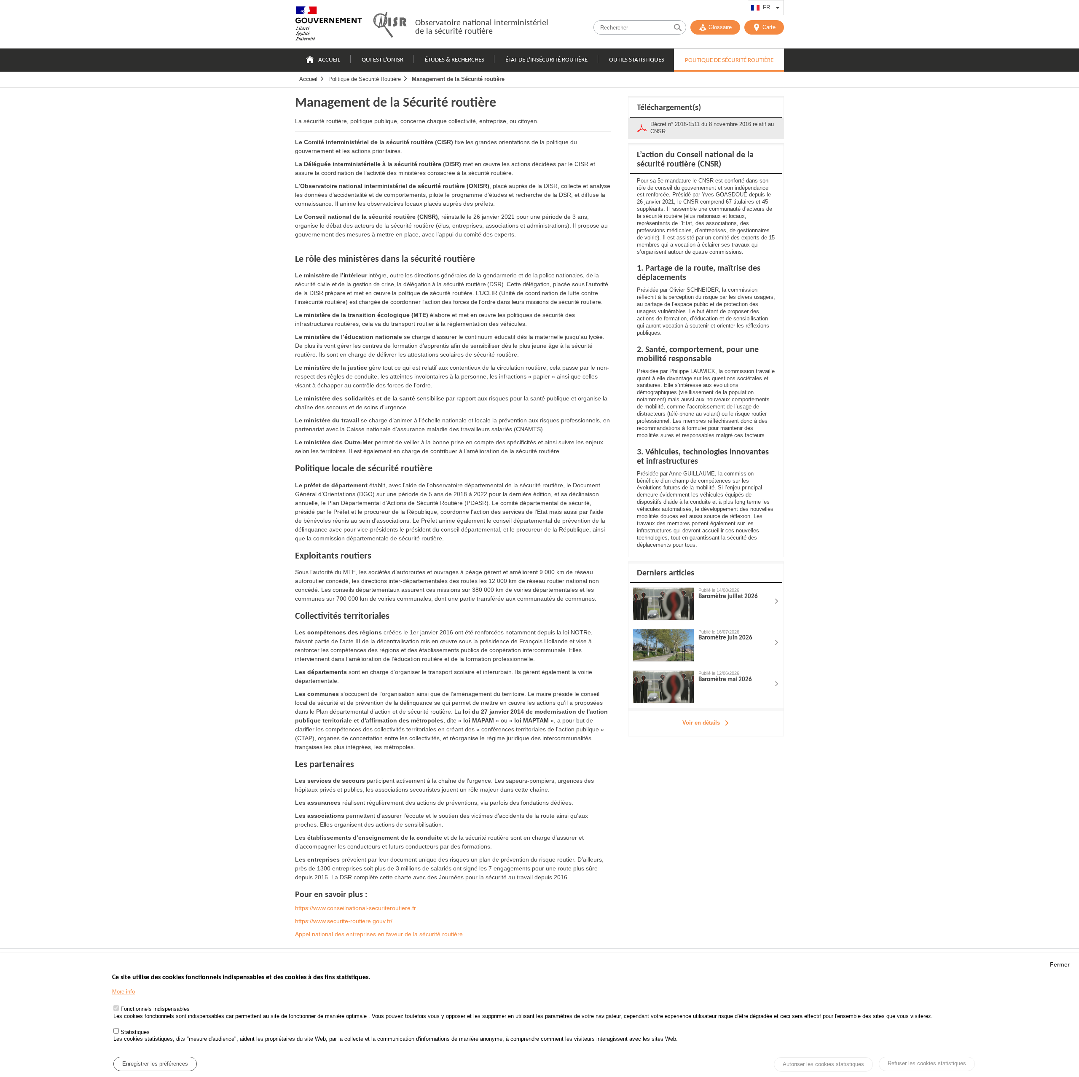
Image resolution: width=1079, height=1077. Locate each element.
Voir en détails (701, 723)
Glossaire (720, 27)
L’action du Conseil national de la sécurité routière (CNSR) (695, 160)
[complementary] (706, 418)
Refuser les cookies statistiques (927, 1063)
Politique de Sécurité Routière (729, 60)
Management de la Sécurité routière (458, 79)
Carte (769, 27)
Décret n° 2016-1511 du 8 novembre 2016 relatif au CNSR (712, 127)
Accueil (329, 60)
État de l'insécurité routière (546, 60)
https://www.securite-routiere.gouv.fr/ (343, 921)
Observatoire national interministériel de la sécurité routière (481, 27)
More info (123, 991)
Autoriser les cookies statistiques (823, 1064)
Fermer (1060, 964)
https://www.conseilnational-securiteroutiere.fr (355, 908)
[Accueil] (328, 25)
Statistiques (135, 1032)
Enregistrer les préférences (155, 1064)
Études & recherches (454, 60)
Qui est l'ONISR (382, 60)
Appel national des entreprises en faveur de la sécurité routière (379, 934)
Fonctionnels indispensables (155, 1009)
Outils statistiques (636, 60)
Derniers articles (665, 573)
